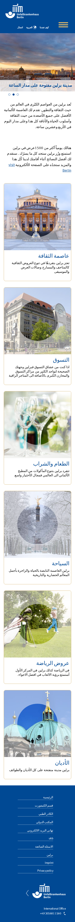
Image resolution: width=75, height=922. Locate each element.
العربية (29, 27)
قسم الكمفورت (44, 805)
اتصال (20, 27)
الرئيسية (48, 797)
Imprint (49, 862)
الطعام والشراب (51, 464)
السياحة (60, 564)
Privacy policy (45, 870)
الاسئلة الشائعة (44, 846)
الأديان (62, 763)
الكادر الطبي (46, 814)
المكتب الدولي (44, 822)
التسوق (61, 360)
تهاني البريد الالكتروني (40, 830)
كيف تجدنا (44, 27)
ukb (51, 838)
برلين (50, 855)
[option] (37, 62)
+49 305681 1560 (50, 913)
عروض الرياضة (52, 663)
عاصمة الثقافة (53, 256)
